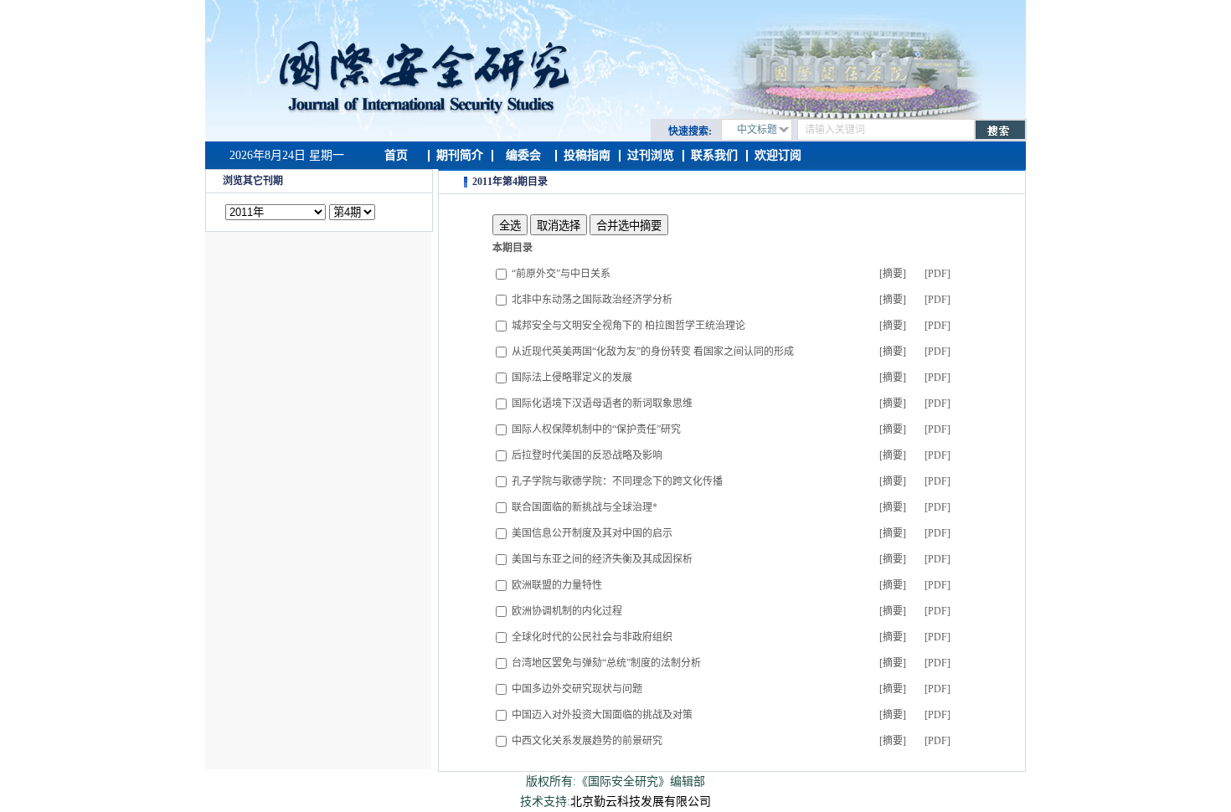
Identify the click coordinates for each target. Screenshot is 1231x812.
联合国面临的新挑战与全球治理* (584, 507)
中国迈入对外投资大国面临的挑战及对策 (602, 715)
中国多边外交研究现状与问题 (577, 689)
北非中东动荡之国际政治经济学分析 (592, 300)
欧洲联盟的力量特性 (557, 585)
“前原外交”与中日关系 (561, 274)
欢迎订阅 (778, 155)
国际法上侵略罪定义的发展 (572, 377)
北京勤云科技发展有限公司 (640, 801)
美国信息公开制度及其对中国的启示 (592, 533)
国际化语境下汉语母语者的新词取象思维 (602, 403)
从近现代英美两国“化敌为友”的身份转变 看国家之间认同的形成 (653, 351)
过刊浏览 (650, 155)
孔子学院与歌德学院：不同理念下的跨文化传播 (617, 481)
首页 (396, 155)
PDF (937, 274)
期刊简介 (459, 155)
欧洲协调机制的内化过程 (567, 611)
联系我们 (714, 155)
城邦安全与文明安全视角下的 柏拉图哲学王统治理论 (628, 325)
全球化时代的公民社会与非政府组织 (592, 637)
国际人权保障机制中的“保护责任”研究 (596, 429)
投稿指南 (587, 155)
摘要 (893, 274)
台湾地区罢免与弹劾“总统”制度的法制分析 (606, 663)
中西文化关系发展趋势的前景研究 (587, 741)
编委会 (523, 155)
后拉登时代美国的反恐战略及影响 (587, 455)
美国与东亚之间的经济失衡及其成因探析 (602, 559)
